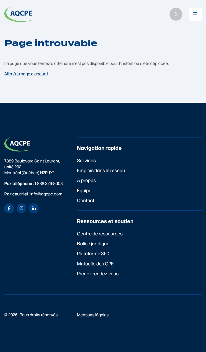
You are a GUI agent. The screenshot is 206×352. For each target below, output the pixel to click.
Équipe (84, 190)
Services (86, 160)
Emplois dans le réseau (101, 170)
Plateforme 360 (93, 253)
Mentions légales (93, 314)
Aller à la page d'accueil (26, 73)
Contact (85, 200)
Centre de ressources (100, 233)
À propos (86, 180)
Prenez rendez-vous (98, 273)
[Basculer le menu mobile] (195, 14)
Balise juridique (93, 243)
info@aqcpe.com (46, 194)
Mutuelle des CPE (95, 263)
